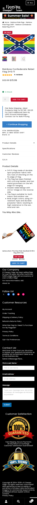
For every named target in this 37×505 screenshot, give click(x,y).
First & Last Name (10, 363)
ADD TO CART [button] (18, 263)
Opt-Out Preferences (11, 339)
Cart (29, 499)
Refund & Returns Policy (11, 321)
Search (18, 501)
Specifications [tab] (8, 148)
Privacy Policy (7, 331)
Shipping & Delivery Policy (12, 317)
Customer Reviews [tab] (10, 154)
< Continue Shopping (17, 124)
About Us (6, 283)
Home (7, 22)
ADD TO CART (19, 99)
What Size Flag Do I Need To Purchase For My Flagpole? (17, 326)
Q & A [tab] (4, 159)
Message (6, 385)
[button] (31, 37)
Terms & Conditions (10, 335)
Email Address (8, 374)
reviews (18, 74)
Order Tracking (8, 313)
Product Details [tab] (9, 143)
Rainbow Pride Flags (17, 22)
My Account (7, 309)
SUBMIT (7, 405)
